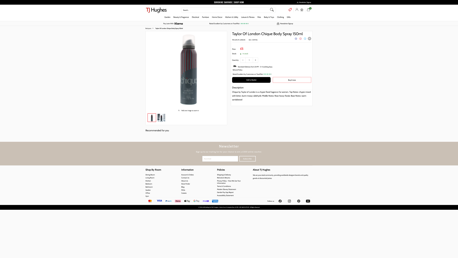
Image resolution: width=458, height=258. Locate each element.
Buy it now (292, 80)
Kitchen (148, 181)
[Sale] (290, 9)
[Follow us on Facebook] (280, 200)
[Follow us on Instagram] (289, 200)
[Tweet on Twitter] (305, 39)
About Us (184, 181)
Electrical (195, 17)
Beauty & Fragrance (181, 17)
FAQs (183, 190)
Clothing (280, 17)
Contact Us (185, 178)
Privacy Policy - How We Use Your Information (229, 182)
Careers (184, 193)
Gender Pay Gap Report (225, 192)
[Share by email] (309, 38)
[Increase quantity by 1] (255, 60)
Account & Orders (187, 175)
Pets (259, 17)
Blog (182, 187)
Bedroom (149, 184)
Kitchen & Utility (231, 17)
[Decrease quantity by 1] (242, 60)
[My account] (297, 10)
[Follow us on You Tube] (308, 200)
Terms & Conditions (224, 186)
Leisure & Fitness (248, 17)
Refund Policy (237, 70)
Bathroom (149, 187)
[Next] (225, 70)
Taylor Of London (238, 40)
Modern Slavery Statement (226, 189)
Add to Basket (251, 80)
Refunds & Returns (223, 178)
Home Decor (217, 17)
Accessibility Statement (225, 195)
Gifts (289, 17)
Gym (147, 196)
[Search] (273, 10)
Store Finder (185, 184)
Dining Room (150, 175)
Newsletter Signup (305, 2)
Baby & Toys (269, 17)
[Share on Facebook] (296, 39)
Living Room (150, 178)
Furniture (205, 17)
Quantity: (235, 60)
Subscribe (247, 159)
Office (148, 193)
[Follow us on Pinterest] (299, 200)
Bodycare (148, 28)
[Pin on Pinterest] (300, 39)
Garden (167, 17)
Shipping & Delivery (224, 175)
